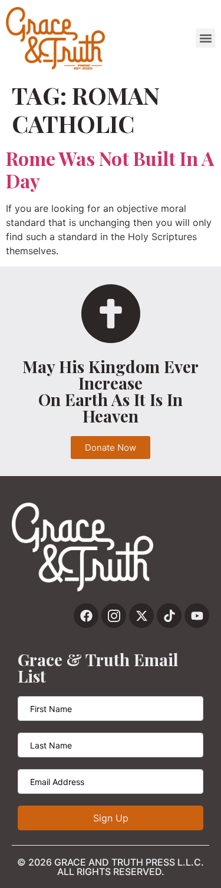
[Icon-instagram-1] (113, 615)
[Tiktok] (169, 615)
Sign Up (110, 818)
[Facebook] (86, 615)
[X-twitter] (141, 615)
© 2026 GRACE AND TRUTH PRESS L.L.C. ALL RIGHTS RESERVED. (110, 866)
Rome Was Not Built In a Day (110, 169)
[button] (205, 38)
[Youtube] (196, 615)
